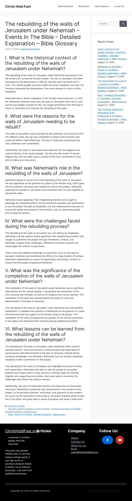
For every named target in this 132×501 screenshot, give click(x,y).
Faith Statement (102, 6)
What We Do (83, 6)
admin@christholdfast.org (84, 452)
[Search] (123, 24)
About (74, 437)
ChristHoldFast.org (21, 431)
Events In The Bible (16, 406)
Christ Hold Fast (18, 6)
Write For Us (78, 445)
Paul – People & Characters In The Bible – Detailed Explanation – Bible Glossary (112, 98)
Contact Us (119, 6)
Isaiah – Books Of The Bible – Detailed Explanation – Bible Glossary (37, 414)
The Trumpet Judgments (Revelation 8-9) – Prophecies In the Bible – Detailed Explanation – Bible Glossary (112, 116)
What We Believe (65, 6)
